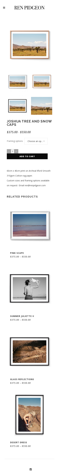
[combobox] (36, 141)
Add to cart (27, 156)
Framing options (15, 141)
